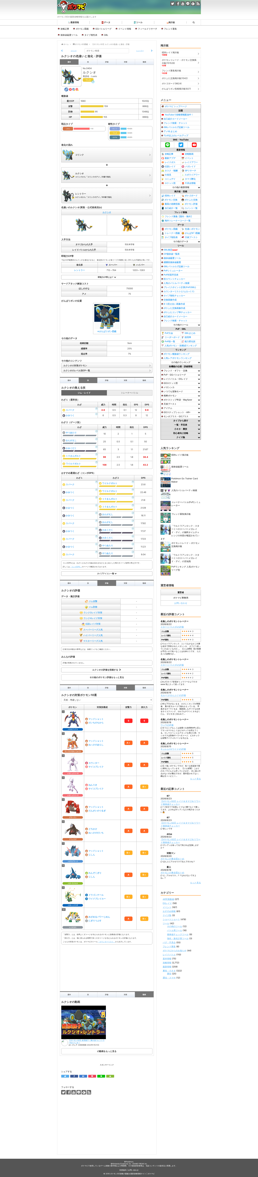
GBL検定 (171, 249)
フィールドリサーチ (147, 28)
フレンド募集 (170, 28)
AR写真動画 (168, 899)
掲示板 (172, 22)
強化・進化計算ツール (178, 938)
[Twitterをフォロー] (172, 3)
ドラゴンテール (96, 895)
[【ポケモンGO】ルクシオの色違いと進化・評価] (83, 1076)
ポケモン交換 (170, 199)
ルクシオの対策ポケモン (75, 365)
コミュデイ (170, 179)
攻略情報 (167, 962)
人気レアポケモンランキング (178, 358)
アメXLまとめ (170, 131)
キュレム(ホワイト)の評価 (173, 749)
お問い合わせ (180, 603)
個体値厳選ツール (69, 35)
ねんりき (93, 784)
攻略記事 (64, 28)
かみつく (70, 415)
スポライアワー (192, 174)
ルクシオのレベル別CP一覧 (76, 370)
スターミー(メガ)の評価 (172, 627)
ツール (139, 22)
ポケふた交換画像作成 (174, 308)
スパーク (70, 410)
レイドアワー (191, 162)
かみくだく (71, 448)
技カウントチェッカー (174, 279)
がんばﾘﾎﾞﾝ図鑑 (192, 233)
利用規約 (122, 1170)
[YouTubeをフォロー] (182, 3)
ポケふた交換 (191, 199)
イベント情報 (124, 28)
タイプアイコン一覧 (106, 573)
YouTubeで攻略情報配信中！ (179, 114)
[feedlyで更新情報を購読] (193, 3)
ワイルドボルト (73, 463)
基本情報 (167, 958)
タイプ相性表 (90, 35)
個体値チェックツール (178, 934)
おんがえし (71, 440)
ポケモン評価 (191, 204)
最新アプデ (170, 158)
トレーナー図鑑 (172, 233)
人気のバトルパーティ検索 (176, 283)
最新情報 (74, 22)
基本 (69, 62)
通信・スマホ (169, 977)
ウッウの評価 (167, 725)
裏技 (169, 973)
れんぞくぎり (95, 872)
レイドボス (170, 162)
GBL (106, 35)
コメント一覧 (191, 208)
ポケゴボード (191, 195)
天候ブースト (191, 237)
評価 (106, 62)
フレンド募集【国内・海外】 (179, 216)
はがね (115, 137)
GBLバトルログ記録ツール (176, 127)
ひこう (115, 129)
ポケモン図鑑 (82, 28)
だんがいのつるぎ (97, 810)
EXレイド (167, 903)
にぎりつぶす (95, 920)
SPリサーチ (190, 170)
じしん (92, 854)
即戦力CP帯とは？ (106, 277)
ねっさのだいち (96, 832)
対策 (125, 62)
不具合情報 (190, 183)
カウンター (94, 763)
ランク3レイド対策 (93, 612)
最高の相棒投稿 (172, 204)
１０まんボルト (73, 455)
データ (107, 22)
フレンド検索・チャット (175, 123)
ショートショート (171, 919)
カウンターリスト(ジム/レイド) (179, 291)
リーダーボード (172, 337)
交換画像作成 (170, 299)
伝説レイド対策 (93, 623)
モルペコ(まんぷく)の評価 (173, 695)
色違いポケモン (192, 229)
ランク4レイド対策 (93, 618)
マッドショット (96, 719)
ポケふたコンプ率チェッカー (178, 312)
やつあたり (71, 432)
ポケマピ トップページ (176, 106)
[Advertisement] (106, 967)
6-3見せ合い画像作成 (174, 304)
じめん (68, 129)
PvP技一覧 (170, 341)
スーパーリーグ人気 (93, 629)
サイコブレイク (96, 766)
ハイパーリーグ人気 (93, 635)
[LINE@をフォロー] (188, 3)
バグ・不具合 (169, 942)
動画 (144, 62)
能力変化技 (190, 341)
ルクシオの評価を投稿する (105, 670)
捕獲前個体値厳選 (172, 262)
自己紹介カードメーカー (175, 118)
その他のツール (174, 926)
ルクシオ (107, 212)
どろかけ (93, 829)
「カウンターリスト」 (106, 942)
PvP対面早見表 (171, 274)
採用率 (188, 337)
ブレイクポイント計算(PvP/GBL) (180, 287)
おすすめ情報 (169, 911)
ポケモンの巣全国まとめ (172, 858)
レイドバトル (169, 954)
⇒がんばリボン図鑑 (106, 331)
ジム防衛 (93, 607)
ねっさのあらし (96, 744)
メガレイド (190, 166)
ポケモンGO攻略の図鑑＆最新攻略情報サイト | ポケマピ (132, 1174)
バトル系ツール (174, 930)
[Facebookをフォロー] (177, 3)
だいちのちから (96, 722)
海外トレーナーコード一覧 (178, 220)
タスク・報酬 (171, 170)
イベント (189, 158)
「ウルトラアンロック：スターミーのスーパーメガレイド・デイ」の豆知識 (185, 558)
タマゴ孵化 (190, 179)
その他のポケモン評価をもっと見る (107, 677)
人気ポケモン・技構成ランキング (180, 345)
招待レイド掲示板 (180, 454)
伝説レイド (170, 166)
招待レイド (170, 195)
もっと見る (195, 778)
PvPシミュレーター (173, 270)
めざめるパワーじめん (99, 916)
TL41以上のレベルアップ (176, 135)
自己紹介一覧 (171, 208)
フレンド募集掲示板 (181, 514)
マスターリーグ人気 (93, 641)
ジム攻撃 (93, 601)
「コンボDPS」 (76, 567)
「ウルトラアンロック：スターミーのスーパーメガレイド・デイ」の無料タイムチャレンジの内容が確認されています (180, 532)
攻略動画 (189, 154)
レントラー (79, 270)
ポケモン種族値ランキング (176, 354)
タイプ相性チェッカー (174, 295)
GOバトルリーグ (103, 28)
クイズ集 (167, 915)
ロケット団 (170, 183)
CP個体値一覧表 (172, 254)
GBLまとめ (190, 333)
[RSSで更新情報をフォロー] (198, 3)
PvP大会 (169, 333)
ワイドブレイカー (97, 898)
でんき (88, 80)
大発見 (168, 174)
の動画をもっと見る (107, 1051)
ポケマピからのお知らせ (174, 950)
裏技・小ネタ (169, 970)
